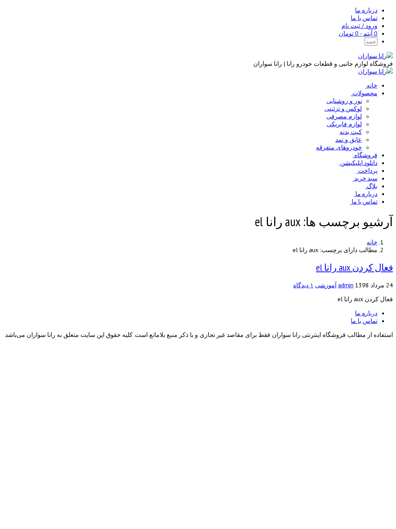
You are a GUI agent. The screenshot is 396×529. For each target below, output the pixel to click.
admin (345, 285)
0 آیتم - (358, 33)
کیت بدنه (351, 132)
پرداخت (367, 170)
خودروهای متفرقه (339, 147)
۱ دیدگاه (303, 285)
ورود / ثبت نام (359, 25)
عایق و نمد (348, 139)
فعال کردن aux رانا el (354, 267)
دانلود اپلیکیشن (358, 163)
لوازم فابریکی (344, 124)
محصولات (364, 93)
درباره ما (366, 10)
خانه (372, 85)
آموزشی (325, 285)
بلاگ (372, 186)
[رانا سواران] (375, 56)
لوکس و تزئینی (343, 108)
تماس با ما (364, 18)
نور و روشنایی (344, 101)
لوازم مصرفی (344, 116)
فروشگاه (365, 155)
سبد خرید (365, 178)
